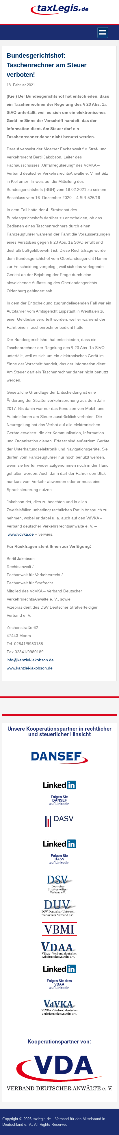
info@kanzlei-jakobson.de (30, 660)
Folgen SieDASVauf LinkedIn (59, 859)
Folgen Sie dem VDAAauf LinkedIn (59, 984)
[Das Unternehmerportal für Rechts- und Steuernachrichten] (59, 9)
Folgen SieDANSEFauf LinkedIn (59, 800)
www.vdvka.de (21, 534)
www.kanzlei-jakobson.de (30, 668)
